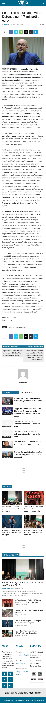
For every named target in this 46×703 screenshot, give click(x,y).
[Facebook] (11, 32)
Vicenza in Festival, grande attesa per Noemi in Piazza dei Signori (11, 532)
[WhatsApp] (21, 32)
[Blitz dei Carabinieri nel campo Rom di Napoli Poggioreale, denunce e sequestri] (7, 454)
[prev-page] (3, 462)
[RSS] (10, 679)
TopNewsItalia (20, 327)
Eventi (4, 503)
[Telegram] (35, 32)
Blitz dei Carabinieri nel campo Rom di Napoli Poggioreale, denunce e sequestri (28, 454)
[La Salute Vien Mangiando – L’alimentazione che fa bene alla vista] (7, 423)
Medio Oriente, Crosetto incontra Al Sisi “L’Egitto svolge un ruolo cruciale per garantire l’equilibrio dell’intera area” (34, 355)
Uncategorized (12, 8)
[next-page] (7, 462)
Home (4, 8)
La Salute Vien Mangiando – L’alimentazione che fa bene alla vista (27, 423)
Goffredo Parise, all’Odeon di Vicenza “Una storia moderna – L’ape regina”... (33, 509)
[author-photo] (23, 379)
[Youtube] (10, 685)
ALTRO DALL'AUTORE (27, 393)
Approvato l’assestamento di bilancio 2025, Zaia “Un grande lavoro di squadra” (12, 353)
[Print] (31, 32)
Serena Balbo (6, 588)
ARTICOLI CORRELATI (10, 393)
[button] (3, 3)
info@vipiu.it (20, 663)
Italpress (6, 24)
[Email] (26, 32)
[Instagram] (10, 674)
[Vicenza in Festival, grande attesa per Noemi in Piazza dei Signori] (12, 521)
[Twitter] (16, 32)
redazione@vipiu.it (23, 655)
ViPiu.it (32, 660)
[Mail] (4, 679)
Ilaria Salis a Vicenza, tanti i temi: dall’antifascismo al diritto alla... (33, 532)
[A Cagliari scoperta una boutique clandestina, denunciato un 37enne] (7, 401)
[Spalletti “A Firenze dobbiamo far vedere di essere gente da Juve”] (7, 444)
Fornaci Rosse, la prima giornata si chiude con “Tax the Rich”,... (11, 509)
